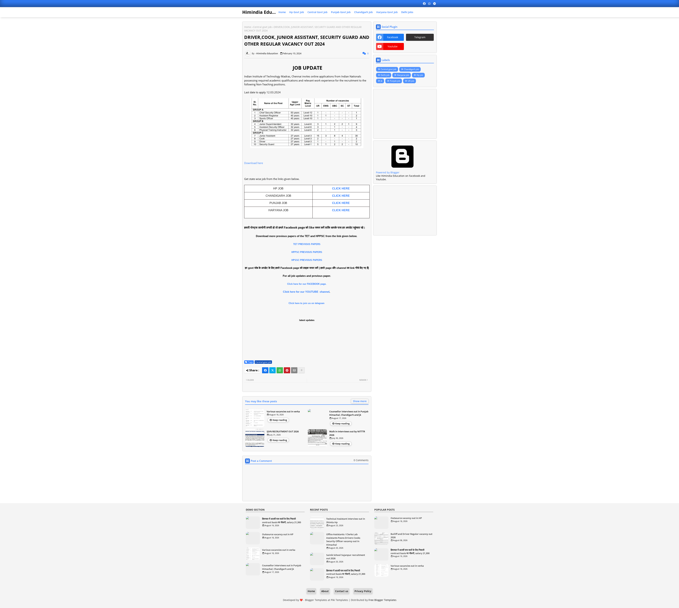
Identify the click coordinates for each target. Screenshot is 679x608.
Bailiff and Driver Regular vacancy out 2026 (411, 535)
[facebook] (424, 3)
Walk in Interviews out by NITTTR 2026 (347, 433)
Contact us (341, 591)
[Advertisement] (405, 114)
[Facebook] (265, 370)
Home (282, 12)
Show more (360, 401)
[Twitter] (272, 370)
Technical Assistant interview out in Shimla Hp (345, 520)
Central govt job (317, 12)
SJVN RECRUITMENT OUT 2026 (283, 431)
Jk (381, 80)
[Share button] (301, 370)
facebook (392, 37)
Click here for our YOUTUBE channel (306, 291)
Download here (253, 163)
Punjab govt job (341, 12)
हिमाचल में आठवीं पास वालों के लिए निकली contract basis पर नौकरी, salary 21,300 (281, 520)
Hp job (420, 75)
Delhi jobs (407, 12)
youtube (392, 46)
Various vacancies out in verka (283, 411)
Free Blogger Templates (382, 600)
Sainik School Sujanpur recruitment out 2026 (345, 556)
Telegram (419, 37)
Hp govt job (296, 12)
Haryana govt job (387, 12)
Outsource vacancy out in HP (277, 534)
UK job (411, 80)
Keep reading (280, 420)
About (325, 591)
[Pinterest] (287, 370)
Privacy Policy (363, 591)
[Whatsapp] (280, 370)
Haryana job (403, 75)
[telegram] (434, 3)
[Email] (294, 370)
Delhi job (385, 75)
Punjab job (395, 80)
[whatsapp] (429, 3)
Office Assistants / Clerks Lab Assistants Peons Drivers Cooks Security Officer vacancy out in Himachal (343, 539)
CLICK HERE (341, 188)
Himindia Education (264, 12)
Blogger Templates (316, 600)
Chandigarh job (363, 12)
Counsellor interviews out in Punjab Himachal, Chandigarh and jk (348, 413)
